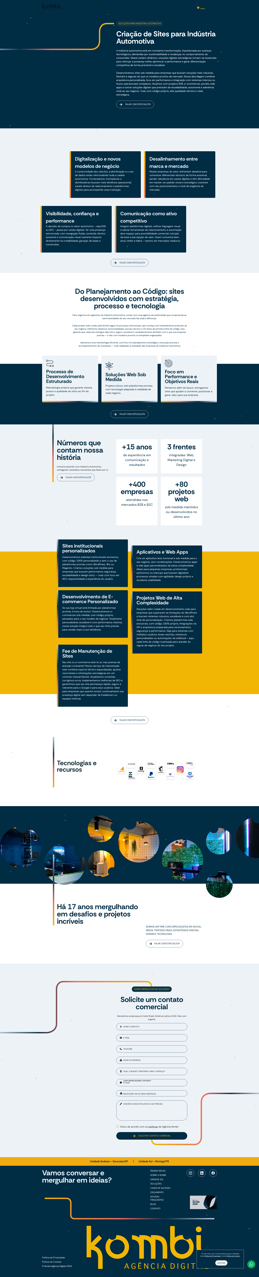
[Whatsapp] (251, 1264)
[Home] (52, 6)
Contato (155, 1208)
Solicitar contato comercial (154, 1135)
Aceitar (221, 1263)
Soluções (156, 1183)
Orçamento (157, 1192)
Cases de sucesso (160, 1188)
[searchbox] (153, 1093)
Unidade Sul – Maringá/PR (154, 1161)
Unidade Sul (157, 1179)
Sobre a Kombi (158, 1175)
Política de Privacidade (53, 1257)
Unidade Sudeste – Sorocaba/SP (109, 1161)
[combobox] (151, 1093)
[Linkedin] (202, 1173)
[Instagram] (190, 1173)
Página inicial (158, 1170)
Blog (153, 1204)
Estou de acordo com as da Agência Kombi (149, 1126)
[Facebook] (213, 1173)
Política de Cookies (51, 1261)
